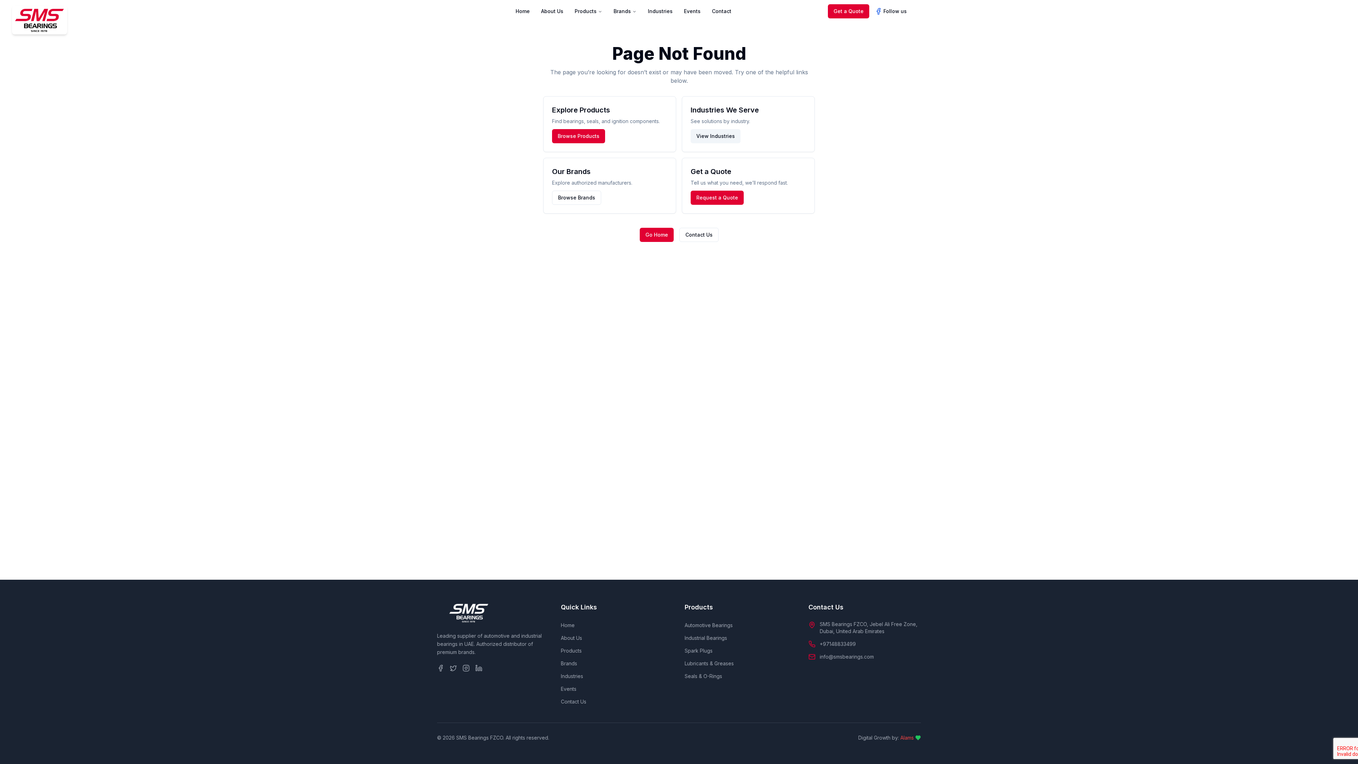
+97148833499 (838, 644)
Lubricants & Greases (709, 663)
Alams (907, 738)
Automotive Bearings (709, 625)
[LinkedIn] (478, 668)
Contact (721, 11)
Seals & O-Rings (703, 676)
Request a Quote (717, 198)
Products (586, 11)
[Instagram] (466, 668)
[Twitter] (453, 668)
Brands (622, 11)
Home (523, 11)
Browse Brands (576, 198)
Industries (660, 11)
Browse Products (578, 136)
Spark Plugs (699, 651)
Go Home (656, 235)
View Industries (715, 136)
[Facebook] (440, 668)
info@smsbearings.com (847, 657)
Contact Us (699, 235)
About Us (552, 11)
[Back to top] (1342, 748)
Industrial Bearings (706, 638)
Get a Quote (849, 11)
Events (692, 11)
